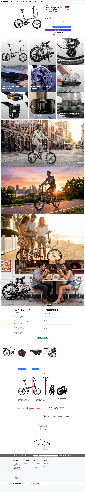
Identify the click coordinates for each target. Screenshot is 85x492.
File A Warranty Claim (37, 470)
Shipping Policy (36, 467)
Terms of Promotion (47, 467)
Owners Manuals (46, 464)
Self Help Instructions (47, 462)
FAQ (44, 466)
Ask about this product (68, 21)
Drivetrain (47, 325)
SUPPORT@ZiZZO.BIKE (17, 465)
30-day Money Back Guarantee (37, 464)
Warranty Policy (36, 462)
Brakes (46, 328)
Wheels (46, 323)
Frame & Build (48, 313)
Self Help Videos (46, 463)
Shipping (47, 21)
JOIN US (60, 455)
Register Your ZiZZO (37, 468)
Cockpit (46, 320)
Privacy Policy (36, 466)
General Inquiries (26, 462)
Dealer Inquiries (26, 463)
